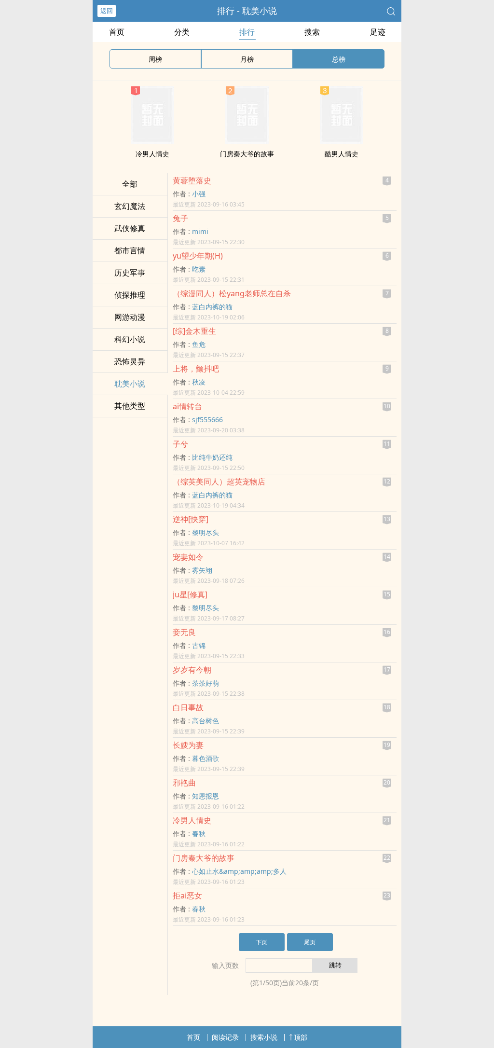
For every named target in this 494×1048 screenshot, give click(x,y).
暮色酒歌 (205, 758)
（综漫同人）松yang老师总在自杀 (232, 293)
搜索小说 (263, 1037)
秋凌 (199, 381)
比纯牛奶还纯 (212, 457)
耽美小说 (129, 383)
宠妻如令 (188, 557)
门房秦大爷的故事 (247, 153)
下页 (261, 942)
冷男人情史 (152, 153)
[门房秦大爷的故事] (247, 141)
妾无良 (184, 632)
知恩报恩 (205, 795)
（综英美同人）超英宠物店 (219, 481)
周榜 (155, 59)
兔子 (180, 218)
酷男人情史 (341, 153)
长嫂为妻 (188, 745)
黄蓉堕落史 (192, 180)
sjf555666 (207, 419)
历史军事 (129, 272)
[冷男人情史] (152, 141)
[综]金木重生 (194, 331)
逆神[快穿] (190, 519)
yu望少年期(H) (198, 255)
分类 (182, 32)
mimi (200, 231)
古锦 (199, 645)
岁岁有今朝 (192, 669)
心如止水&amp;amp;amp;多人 (239, 871)
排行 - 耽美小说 (247, 10)
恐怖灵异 (129, 361)
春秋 (199, 833)
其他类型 (129, 405)
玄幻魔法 (129, 206)
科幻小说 (129, 339)
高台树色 (205, 720)
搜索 (312, 32)
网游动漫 (129, 317)
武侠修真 (129, 228)
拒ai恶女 (187, 895)
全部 (129, 184)
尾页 (310, 942)
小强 (199, 193)
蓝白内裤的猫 (212, 306)
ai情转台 (187, 406)
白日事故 (188, 707)
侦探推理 (129, 295)
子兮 (180, 444)
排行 (247, 32)
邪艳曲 (184, 782)
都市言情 (129, 250)
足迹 (377, 32)
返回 (106, 10)
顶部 (300, 1037)
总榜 (338, 59)
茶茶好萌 (205, 683)
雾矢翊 (202, 570)
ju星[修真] (190, 594)
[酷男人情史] (341, 141)
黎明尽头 (205, 532)
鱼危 (199, 344)
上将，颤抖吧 (196, 368)
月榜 (247, 59)
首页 (116, 32)
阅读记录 (225, 1037)
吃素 (199, 269)
